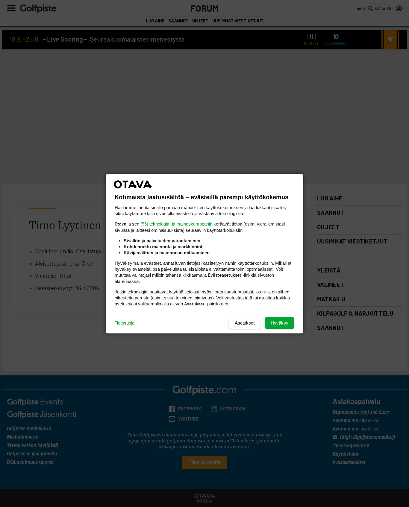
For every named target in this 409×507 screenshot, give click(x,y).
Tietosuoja (124, 322)
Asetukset (245, 322)
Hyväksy (279, 322)
